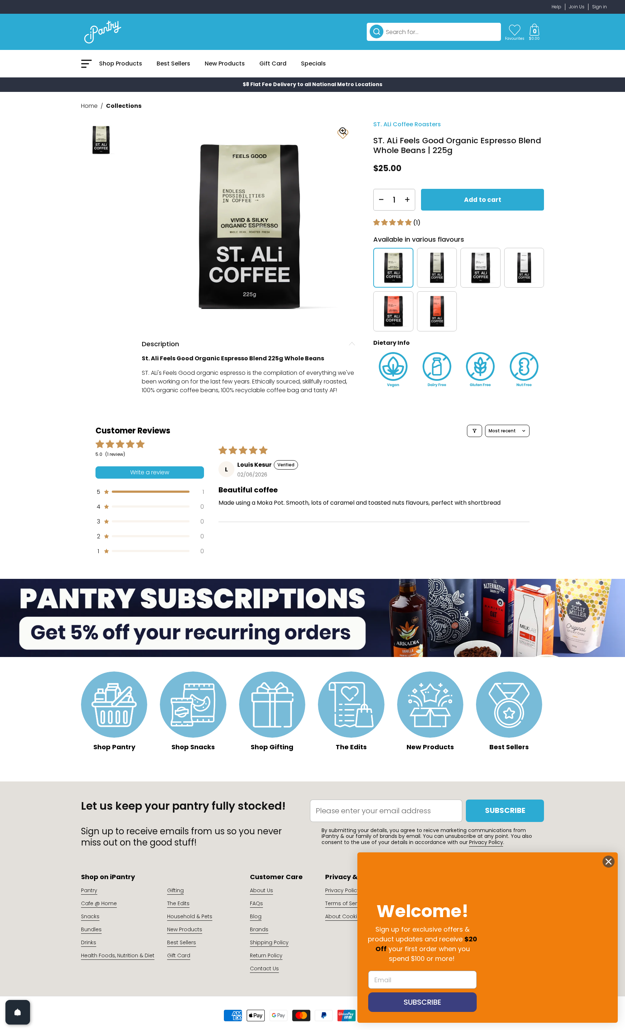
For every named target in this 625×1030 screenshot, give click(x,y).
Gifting (175, 890)
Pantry (89, 890)
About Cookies (344, 916)
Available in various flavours (418, 238)
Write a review (149, 472)
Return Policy (266, 955)
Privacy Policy (486, 842)
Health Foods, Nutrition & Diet (117, 955)
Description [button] (160, 343)
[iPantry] (102, 32)
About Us (261, 890)
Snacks (90, 916)
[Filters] (474, 431)
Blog (256, 916)
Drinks (88, 942)
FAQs (256, 903)
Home (89, 106)
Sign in (599, 7)
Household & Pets (189, 916)
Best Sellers (181, 942)
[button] (534, 31)
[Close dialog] (608, 861)
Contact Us (264, 968)
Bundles (91, 929)
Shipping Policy (269, 942)
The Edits (178, 903)
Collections (123, 106)
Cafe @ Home (99, 903)
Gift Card (178, 955)
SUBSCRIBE (422, 1002)
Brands (259, 929)
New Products (184, 929)
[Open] (17, 1012)
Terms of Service (346, 903)
